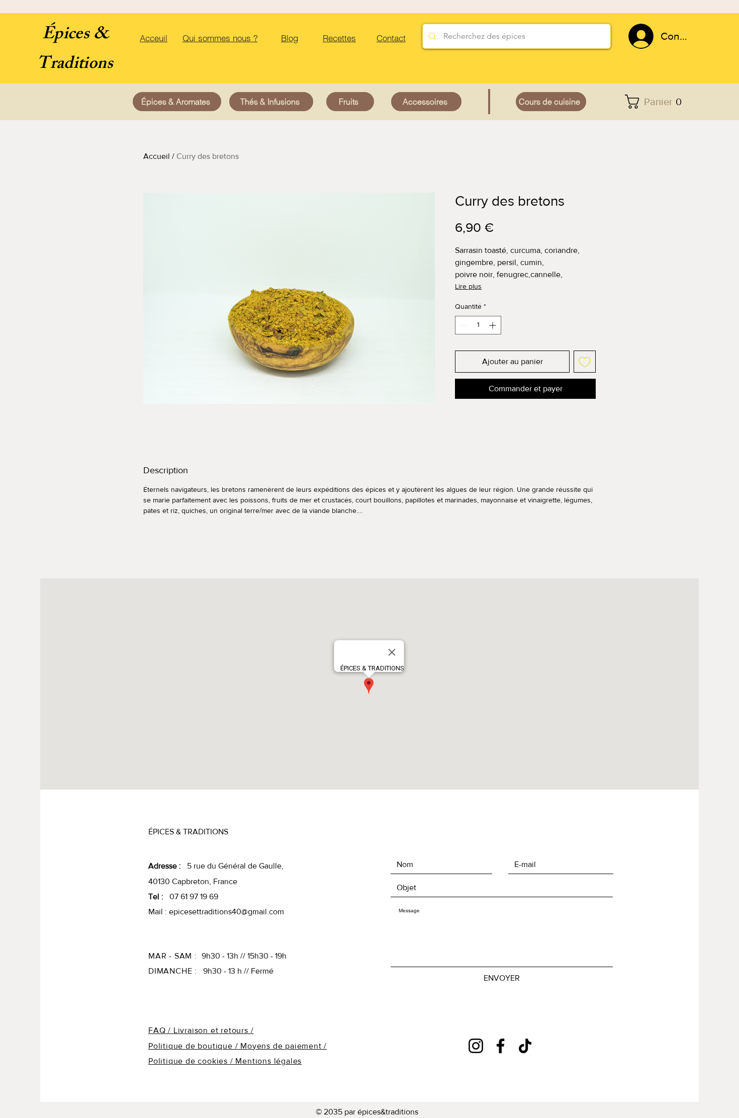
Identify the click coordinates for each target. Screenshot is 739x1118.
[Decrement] (462, 325)
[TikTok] (525, 1046)
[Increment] (493, 325)
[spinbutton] (478, 325)
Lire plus (468, 286)
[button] (656, 102)
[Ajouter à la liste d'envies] (585, 362)
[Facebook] (500, 1046)
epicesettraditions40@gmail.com (226, 911)
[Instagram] (476, 1046)
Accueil (156, 156)
